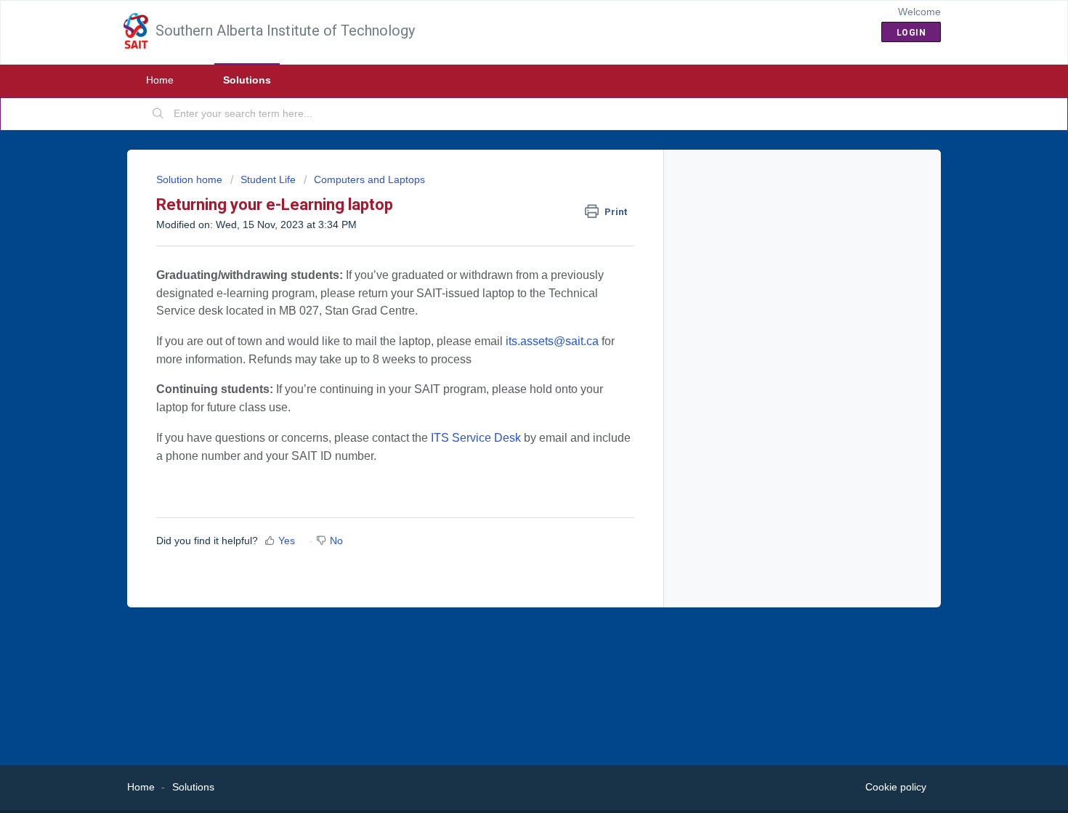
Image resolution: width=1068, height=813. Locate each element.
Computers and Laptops (369, 179)
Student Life (268, 179)
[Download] (507, 215)
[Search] (158, 114)
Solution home (190, 179)
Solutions (247, 80)
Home (160, 80)
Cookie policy (895, 787)
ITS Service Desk (476, 438)
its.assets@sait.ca (551, 341)
